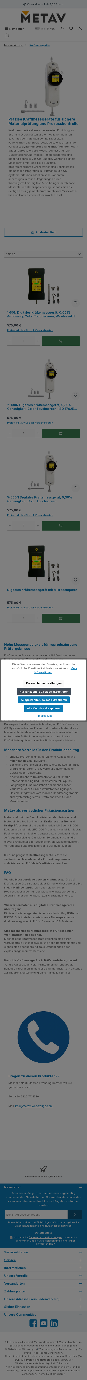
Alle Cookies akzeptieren (44, 708)
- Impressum (43, 715)
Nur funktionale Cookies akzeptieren (43, 691)
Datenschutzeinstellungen (44, 683)
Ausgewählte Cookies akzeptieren (44, 700)
